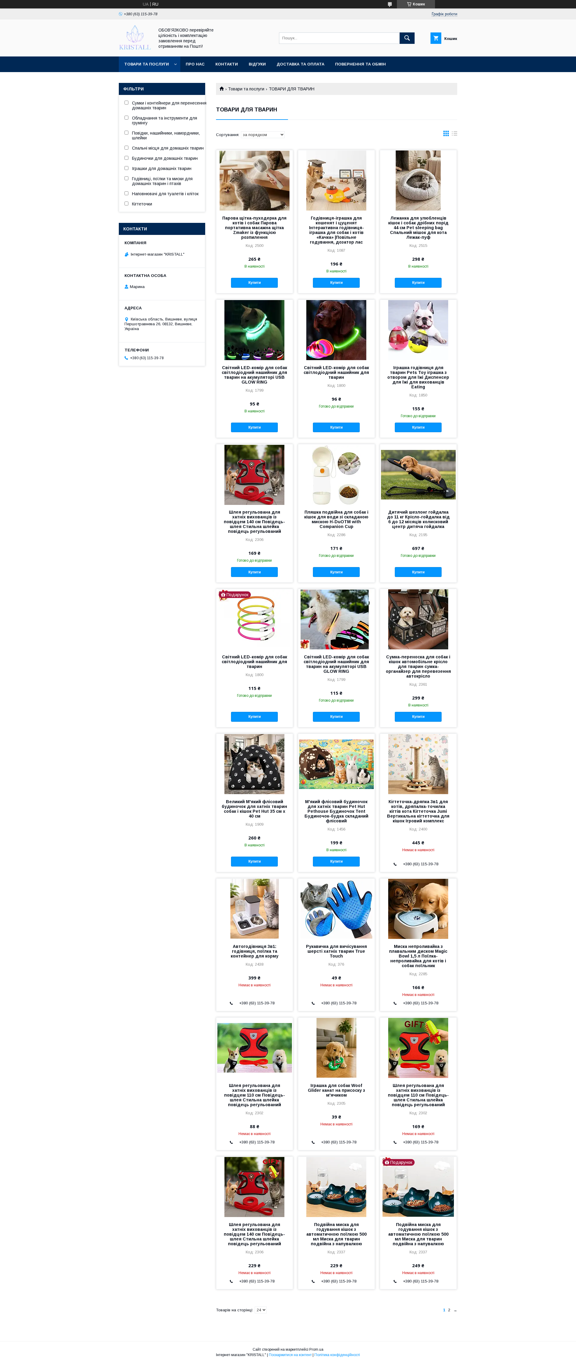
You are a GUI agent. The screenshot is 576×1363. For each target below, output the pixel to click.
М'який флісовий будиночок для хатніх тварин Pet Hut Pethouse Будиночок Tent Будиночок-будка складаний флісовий (336, 811)
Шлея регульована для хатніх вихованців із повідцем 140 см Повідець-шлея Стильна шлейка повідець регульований (254, 522)
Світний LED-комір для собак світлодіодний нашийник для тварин (336, 372)
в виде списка (454, 135)
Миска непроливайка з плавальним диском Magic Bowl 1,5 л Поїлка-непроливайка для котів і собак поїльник (418, 956)
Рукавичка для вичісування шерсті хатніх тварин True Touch (336, 951)
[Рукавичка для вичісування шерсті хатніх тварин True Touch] (336, 909)
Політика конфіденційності (337, 1355)
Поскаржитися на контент (290, 1355)
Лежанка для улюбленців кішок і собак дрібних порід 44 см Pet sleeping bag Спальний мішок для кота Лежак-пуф (418, 228)
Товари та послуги (146, 64)
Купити (254, 283)
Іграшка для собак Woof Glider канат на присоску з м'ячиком (336, 1090)
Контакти (226, 64)
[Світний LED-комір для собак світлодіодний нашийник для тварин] (336, 330)
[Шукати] (407, 38)
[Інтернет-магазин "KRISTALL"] (135, 48)
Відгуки (257, 64)
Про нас (195, 64)
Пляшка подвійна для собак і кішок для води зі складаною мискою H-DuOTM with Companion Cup (336, 519)
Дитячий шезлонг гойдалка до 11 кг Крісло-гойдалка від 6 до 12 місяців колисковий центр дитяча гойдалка (418, 519)
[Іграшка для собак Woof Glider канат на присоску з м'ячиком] (336, 1048)
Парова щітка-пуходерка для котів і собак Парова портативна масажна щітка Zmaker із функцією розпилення (254, 228)
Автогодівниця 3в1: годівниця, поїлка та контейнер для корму (254, 951)
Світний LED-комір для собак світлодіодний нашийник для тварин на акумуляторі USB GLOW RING (254, 374)
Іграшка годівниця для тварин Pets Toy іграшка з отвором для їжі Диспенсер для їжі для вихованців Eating (418, 377)
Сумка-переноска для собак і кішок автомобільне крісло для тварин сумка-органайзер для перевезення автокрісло (418, 666)
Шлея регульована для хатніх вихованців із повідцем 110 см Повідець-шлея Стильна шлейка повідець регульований (254, 1095)
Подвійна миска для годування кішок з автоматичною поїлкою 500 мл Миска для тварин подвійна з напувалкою (336, 1234)
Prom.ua (316, 1349)
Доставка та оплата (300, 64)
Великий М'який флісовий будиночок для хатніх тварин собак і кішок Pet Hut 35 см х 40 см (254, 808)
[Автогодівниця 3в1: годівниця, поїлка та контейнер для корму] (254, 909)
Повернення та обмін (360, 64)
